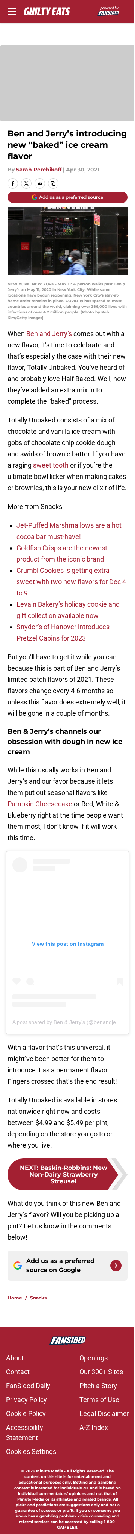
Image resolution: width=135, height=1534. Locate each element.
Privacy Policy (26, 1400)
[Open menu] (12, 11)
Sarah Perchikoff (39, 169)
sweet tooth (51, 465)
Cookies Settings (31, 1451)
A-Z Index (94, 1427)
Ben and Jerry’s (48, 334)
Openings (94, 1358)
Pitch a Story (98, 1386)
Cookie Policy (26, 1413)
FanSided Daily (28, 1386)
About (15, 1358)
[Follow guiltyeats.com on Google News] (116, 1265)
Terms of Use (99, 1400)
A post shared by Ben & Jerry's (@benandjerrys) (69, 1022)
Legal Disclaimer (104, 1413)
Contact (18, 1372)
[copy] (53, 183)
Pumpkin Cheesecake (40, 804)
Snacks (38, 1298)
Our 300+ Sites (101, 1372)
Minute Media (49, 1471)
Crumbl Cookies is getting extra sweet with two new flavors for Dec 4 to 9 (71, 581)
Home (15, 1298)
